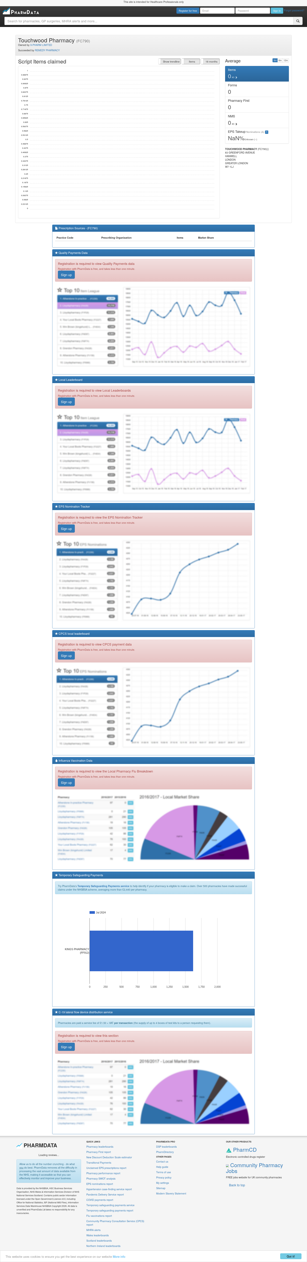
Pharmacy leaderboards (99, 1146)
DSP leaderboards (166, 1146)
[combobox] (148, 21)
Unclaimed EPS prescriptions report (106, 1168)
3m (275, 60)
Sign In (277, 10)
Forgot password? (294, 10)
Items (192, 61)
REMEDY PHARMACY (47, 50)
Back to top (237, 1185)
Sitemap (160, 1188)
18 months (211, 61)
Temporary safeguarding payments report (109, 1210)
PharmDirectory (165, 1152)
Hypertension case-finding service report (109, 1189)
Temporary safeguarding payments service (110, 1205)
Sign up (66, 274)
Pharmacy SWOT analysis (100, 1178)
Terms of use (163, 1172)
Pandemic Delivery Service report (105, 1194)
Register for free (188, 10)
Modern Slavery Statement (171, 1193)
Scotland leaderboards (99, 1240)
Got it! (291, 1256)
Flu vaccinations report (99, 1215)
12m (286, 60)
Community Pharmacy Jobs (254, 1168)
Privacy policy (163, 1177)
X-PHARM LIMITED (41, 45)
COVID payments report (99, 1200)
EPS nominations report (99, 1184)
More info (119, 1256)
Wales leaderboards (97, 1235)
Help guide (162, 1167)
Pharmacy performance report (103, 1173)
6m (280, 60)
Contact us (162, 1161)
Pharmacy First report (98, 1152)
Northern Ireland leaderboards (103, 1246)
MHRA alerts (93, 1230)
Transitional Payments (98, 1162)
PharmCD (244, 1149)
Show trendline (171, 61)
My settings (162, 1183)
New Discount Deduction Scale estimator (109, 1157)
